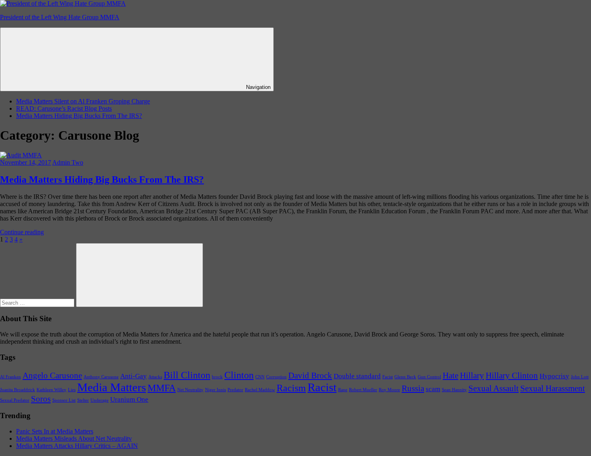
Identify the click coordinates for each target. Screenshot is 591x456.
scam (433, 389)
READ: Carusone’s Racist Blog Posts (64, 108)
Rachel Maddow (260, 390)
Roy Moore (389, 390)
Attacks (155, 377)
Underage (99, 400)
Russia (413, 388)
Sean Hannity (454, 390)
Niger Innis (215, 390)
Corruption (276, 377)
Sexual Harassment (552, 388)
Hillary (472, 375)
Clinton (239, 374)
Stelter (83, 400)
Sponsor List (64, 400)
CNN (260, 377)
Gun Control (429, 377)
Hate (450, 375)
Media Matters (111, 387)
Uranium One (129, 399)
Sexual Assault (493, 388)
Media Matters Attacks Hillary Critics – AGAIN (77, 445)
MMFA (162, 387)
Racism (291, 387)
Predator (235, 390)
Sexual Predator (14, 400)
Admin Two (67, 162)
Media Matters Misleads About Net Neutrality (74, 438)
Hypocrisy (554, 376)
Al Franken (10, 377)
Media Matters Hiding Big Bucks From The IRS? (79, 115)
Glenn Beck (405, 377)
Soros (41, 399)
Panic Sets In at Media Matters (54, 431)
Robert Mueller (363, 390)
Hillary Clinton (512, 375)
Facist (387, 377)
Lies (72, 390)
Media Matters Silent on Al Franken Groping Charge (83, 101)
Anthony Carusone (101, 377)
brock (217, 377)
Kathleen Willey (51, 390)
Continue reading (22, 232)
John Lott (580, 377)
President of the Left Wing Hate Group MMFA (59, 17)
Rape (342, 390)
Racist (322, 387)
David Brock (310, 375)
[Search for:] (38, 302)
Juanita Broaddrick (17, 390)
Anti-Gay (133, 376)
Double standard (357, 376)
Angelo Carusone (52, 375)
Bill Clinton (187, 374)
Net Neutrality (190, 390)
